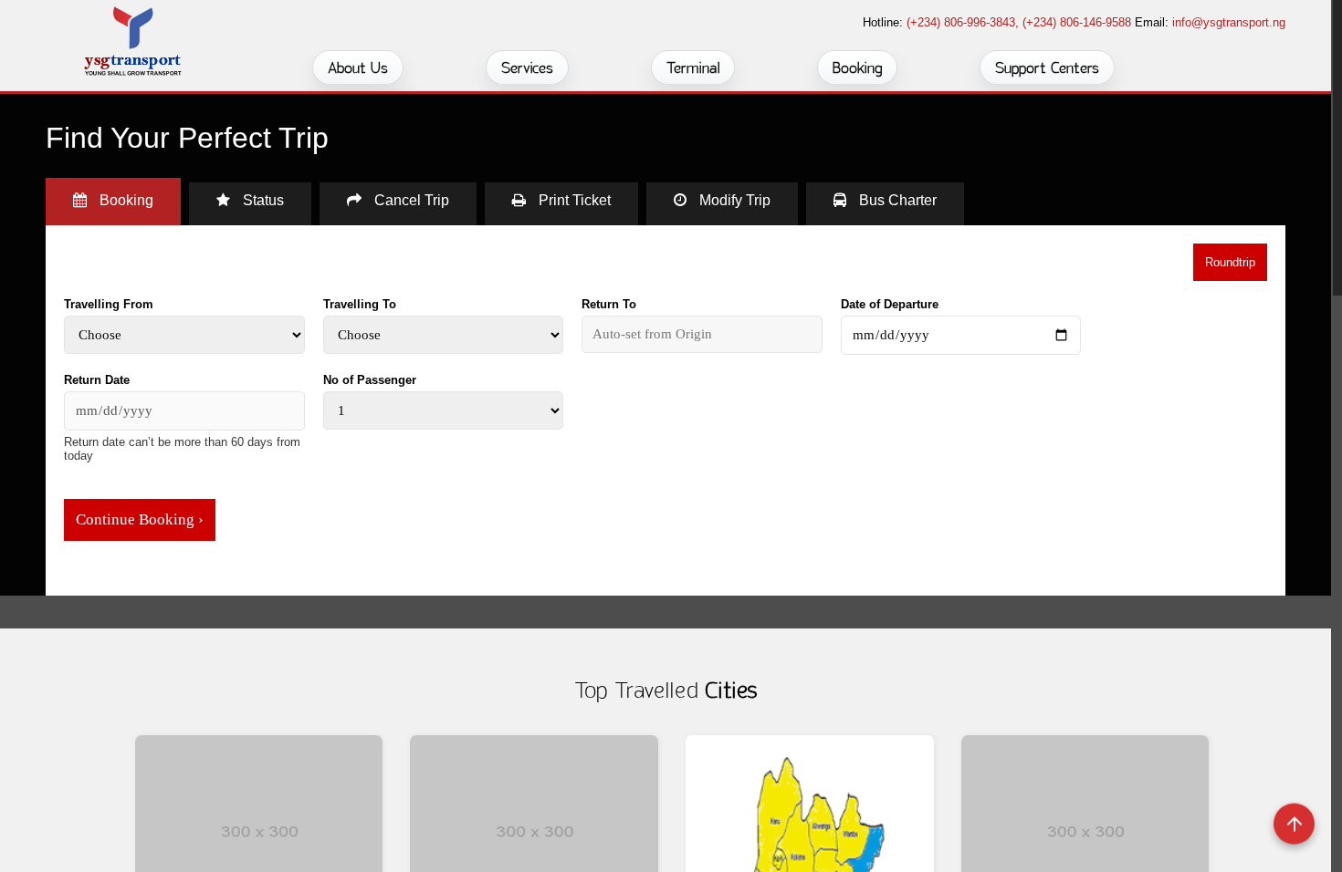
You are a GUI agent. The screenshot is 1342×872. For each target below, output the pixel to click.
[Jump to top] (1294, 824)
